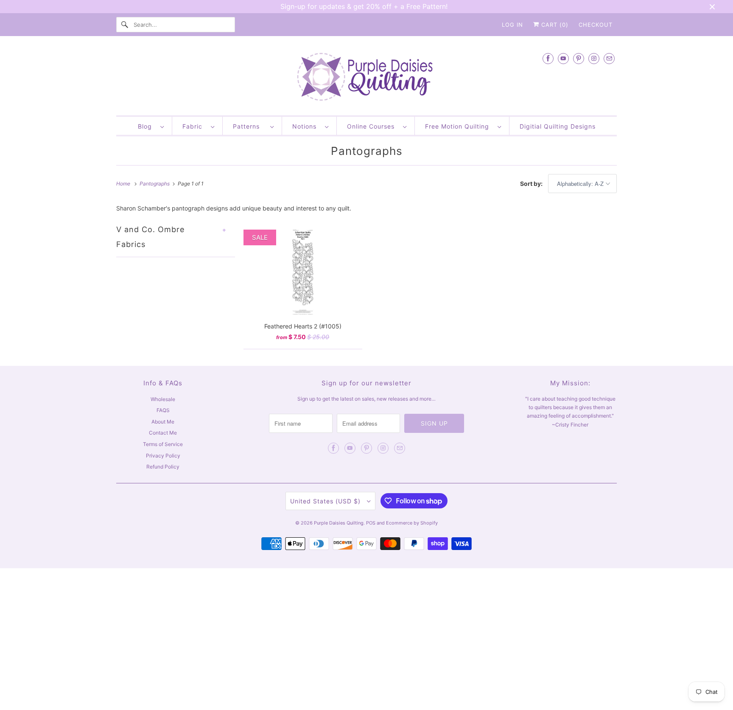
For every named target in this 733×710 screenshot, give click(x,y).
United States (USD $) (326, 501)
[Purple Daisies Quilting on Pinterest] (578, 58)
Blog (147, 126)
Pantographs (367, 150)
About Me (162, 421)
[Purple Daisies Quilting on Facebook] (548, 58)
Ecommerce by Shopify (412, 523)
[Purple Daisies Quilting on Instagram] (593, 58)
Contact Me (163, 432)
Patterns (249, 126)
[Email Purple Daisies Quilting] (609, 58)
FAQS (163, 410)
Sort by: (532, 183)
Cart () (553, 24)
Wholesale (163, 399)
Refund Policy (162, 466)
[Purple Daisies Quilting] (366, 78)
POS (370, 523)
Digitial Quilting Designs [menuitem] (558, 126)
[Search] (124, 24)
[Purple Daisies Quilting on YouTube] (563, 58)
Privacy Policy (163, 455)
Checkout (596, 24)
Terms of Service (163, 444)
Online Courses (373, 126)
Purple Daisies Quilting (339, 523)
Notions (306, 126)
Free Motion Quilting (459, 126)
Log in (512, 24)
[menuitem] (150, 126)
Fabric (194, 126)
